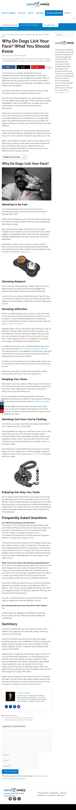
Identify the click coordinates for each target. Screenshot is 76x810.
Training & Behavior (54, 13)
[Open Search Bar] (74, 18)
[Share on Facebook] (2, 404)
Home (4, 34)
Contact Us (51, 795)
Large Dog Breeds (8, 13)
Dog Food (22, 13)
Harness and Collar (9, 29)
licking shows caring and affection (34, 349)
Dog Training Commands (30, 25)
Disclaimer (54, 793)
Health (31, 13)
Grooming (40, 13)
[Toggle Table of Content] (23, 157)
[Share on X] (2, 407)
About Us (61, 795)
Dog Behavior (49, 25)
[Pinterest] (18, 706)
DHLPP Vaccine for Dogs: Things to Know (18, 718)
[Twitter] (10, 706)
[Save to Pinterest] (2, 411)
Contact (67, 13)
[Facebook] (6, 706)
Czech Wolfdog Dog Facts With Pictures (18, 720)
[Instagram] (14, 706)
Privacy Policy (43, 793)
